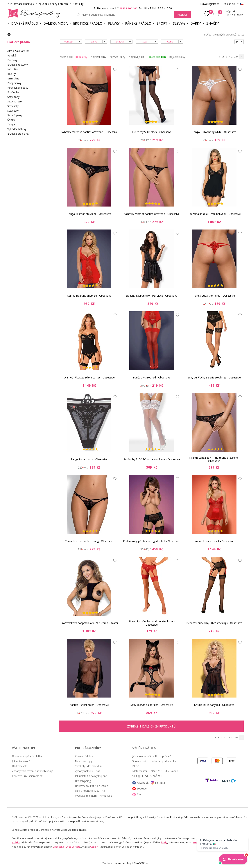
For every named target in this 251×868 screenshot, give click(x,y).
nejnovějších (136, 56)
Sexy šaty (13, 110)
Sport (162, 23)
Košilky (11, 74)
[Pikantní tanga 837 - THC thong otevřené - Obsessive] (214, 422)
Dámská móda (56, 23)
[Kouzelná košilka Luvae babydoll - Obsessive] (214, 177)
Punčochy (13, 92)
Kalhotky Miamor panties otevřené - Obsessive (152, 214)
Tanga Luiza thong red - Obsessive (214, 295)
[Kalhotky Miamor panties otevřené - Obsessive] (151, 177)
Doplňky (12, 60)
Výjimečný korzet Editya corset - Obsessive (89, 377)
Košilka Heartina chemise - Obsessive (89, 295)
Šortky (11, 120)
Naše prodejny (83, 761)
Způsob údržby (84, 756)
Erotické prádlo (87, 23)
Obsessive (58, 846)
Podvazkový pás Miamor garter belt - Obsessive (151, 541)
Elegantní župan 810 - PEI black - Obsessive (151, 295)
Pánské (11, 55)
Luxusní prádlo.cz (33, 13)
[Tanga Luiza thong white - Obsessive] (214, 95)
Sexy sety (13, 106)
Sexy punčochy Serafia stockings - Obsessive (214, 377)
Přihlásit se (228, 4)
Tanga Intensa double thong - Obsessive (89, 541)
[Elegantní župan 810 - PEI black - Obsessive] (151, 259)
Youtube (142, 788)
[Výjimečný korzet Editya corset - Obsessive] (89, 340)
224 (236, 56)
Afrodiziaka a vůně (18, 51)
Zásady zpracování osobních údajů (32, 771)
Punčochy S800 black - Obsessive (151, 132)
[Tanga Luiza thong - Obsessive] (89, 422)
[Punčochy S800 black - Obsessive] (151, 95)
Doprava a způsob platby (27, 756)
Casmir (94, 846)
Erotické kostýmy (17, 64)
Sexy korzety (14, 101)
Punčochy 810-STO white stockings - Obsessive (151, 459)
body (164, 842)
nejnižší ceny (98, 56)
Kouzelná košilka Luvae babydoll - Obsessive (214, 214)
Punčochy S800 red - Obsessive (151, 377)
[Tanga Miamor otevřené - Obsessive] (89, 177)
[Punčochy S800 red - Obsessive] (151, 340)
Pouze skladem (157, 56)
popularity (81, 56)
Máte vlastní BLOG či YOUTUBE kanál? (155, 771)
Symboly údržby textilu (88, 766)
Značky (212, 23)
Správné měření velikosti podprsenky (154, 761)
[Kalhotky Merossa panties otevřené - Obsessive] (89, 95)
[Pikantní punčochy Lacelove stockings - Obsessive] (151, 586)
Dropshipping (83, 781)
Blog (139, 794)
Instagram (161, 782)
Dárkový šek (19, 766)
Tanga (11, 124)
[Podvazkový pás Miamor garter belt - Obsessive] (151, 504)
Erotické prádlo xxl (18, 133)
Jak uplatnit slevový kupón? (91, 776)
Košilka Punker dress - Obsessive (89, 705)
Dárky (196, 23)
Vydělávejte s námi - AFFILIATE (93, 795)
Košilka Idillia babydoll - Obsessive (214, 705)
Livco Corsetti (73, 846)
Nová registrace (209, 4)
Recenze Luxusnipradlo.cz (27, 776)
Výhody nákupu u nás (87, 771)
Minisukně (13, 78)
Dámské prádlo (24, 23)
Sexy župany (14, 115)
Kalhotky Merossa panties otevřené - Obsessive (89, 132)
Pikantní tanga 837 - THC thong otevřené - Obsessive (214, 459)
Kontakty (78, 4)
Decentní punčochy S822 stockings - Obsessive (214, 623)
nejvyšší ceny (117, 56)
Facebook (142, 782)
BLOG (135, 766)
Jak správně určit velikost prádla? (151, 756)
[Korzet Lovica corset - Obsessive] (214, 504)
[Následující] (241, 56)
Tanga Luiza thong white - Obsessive (214, 132)
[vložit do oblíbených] (114, 70)
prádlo (16, 842)
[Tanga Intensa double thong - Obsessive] (89, 504)
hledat (182, 14)
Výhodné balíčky (16, 129)
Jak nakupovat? (21, 761)
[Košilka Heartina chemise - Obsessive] (89, 259)
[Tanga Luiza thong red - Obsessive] (214, 259)
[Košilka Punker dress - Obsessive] (89, 668)
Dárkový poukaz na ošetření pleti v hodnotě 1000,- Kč (92, 788)
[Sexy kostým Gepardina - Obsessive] (151, 668)
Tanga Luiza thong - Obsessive (89, 459)
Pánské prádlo (138, 23)
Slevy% (179, 23)
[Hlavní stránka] (10, 34)
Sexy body (13, 97)
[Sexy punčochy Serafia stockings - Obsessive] (214, 340)
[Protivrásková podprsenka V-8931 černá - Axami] (89, 586)
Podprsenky (14, 83)
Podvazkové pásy (17, 87)
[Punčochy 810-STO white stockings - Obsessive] (151, 422)
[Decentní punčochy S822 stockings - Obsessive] (214, 586)
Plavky (114, 23)
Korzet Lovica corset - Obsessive (214, 541)
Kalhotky (12, 69)
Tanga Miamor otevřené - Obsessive (89, 214)
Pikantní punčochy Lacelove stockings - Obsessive (151, 623)
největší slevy (177, 56)
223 (231, 737)
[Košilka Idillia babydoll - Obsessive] (214, 668)
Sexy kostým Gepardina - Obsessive (151, 705)
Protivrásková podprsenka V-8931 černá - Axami (89, 623)
